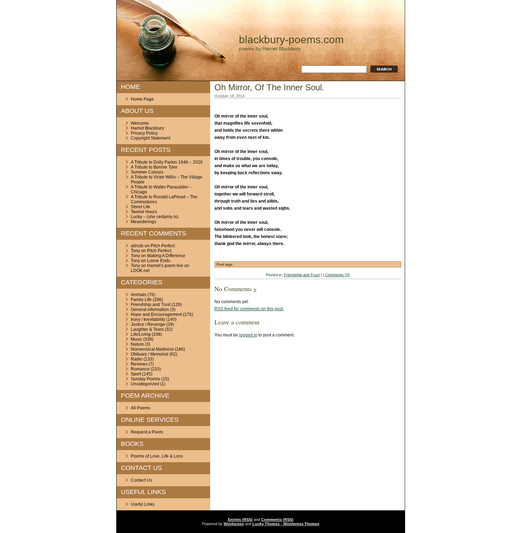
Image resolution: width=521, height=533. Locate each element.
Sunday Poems (145, 378)
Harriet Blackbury (147, 128)
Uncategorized (145, 383)
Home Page (142, 99)
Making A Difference (166, 255)
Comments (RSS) (277, 519)
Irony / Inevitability (148, 319)
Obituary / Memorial (149, 354)
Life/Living (141, 334)
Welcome (140, 123)
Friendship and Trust (150, 304)
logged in (248, 335)
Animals (138, 294)
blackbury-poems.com (291, 39)
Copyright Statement (150, 138)
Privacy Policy (144, 133)
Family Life (141, 299)
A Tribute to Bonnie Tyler (154, 167)
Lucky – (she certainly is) (154, 216)
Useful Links (143, 504)
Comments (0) (337, 275)
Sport (136, 374)
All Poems (140, 408)
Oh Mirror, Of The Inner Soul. (269, 87)
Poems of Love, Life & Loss (157, 456)
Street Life (140, 206)
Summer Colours (147, 172)
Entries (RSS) (240, 519)
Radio (136, 359)
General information (150, 309)
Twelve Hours (144, 211)
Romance (140, 369)
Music (136, 339)
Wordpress (234, 524)
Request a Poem (147, 432)
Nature (137, 344)
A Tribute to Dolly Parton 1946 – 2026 (167, 162)
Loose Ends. (159, 260)
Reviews (139, 364)
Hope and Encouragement (156, 314)
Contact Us (141, 480)
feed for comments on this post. (249, 308)
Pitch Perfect (163, 245)
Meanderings (143, 221)
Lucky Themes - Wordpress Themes (285, 524)
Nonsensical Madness (152, 349)
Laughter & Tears (147, 329)
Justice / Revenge (148, 324)
